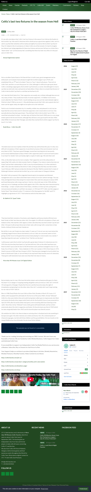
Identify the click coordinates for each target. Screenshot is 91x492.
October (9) (75, 263)
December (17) (76, 124)
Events (48, 5)
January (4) (74, 156)
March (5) (74, 150)
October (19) (75, 228)
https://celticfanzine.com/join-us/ (11, 357)
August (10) (74, 135)
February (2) (75, 185)
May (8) (73, 109)
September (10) (76, 98)
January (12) (75, 121)
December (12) (76, 292)
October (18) (75, 95)
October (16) (75, 193)
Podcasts (25, 5)
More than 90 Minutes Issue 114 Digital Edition (17, 260)
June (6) (73, 240)
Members (56, 5)
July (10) (74, 170)
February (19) (75, 83)
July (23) (74, 202)
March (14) (74, 214)
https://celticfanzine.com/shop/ (10, 370)
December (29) (76, 89)
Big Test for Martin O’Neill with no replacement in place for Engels (79, 52)
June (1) (73, 141)
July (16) (74, 272)
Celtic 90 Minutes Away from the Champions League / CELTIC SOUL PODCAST (79, 29)
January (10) (75, 254)
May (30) (74, 243)
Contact (5, 9)
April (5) (73, 112)
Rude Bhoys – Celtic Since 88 (12, 127)
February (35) (75, 251)
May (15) (74, 208)
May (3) (73, 144)
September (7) (75, 231)
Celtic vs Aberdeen (69, 399)
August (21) (74, 269)
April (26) (74, 245)
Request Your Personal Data (59, 485)
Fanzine (17, 5)
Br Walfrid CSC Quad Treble (11, 198)
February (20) (75, 217)
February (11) (75, 286)
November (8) (75, 225)
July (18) (74, 138)
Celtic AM (40, 5)
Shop (82, 5)
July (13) (74, 104)
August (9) (74, 66)
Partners (76, 5)
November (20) (76, 92)
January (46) (75, 219)
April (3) (73, 179)
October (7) (75, 130)
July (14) (74, 69)
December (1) (75, 190)
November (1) (75, 162)
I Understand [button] (83, 489)
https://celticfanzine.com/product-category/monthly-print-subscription (23, 362)
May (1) (73, 176)
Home (4, 5)
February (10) (75, 118)
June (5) (73, 72)
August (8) (74, 234)
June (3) (73, 205)
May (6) (73, 75)
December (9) (75, 159)
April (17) (74, 211)
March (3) (74, 182)
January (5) (74, 289)
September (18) (76, 300)
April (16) (74, 77)
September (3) (75, 133)
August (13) (74, 101)
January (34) (75, 86)
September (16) (76, 164)
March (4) (74, 115)
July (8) (73, 306)
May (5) (73, 309)
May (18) (74, 277)
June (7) (73, 106)
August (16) (74, 303)
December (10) (76, 257)
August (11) (74, 199)
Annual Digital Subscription (11, 57)
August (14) (74, 167)
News (10, 5)
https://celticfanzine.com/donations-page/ (14, 366)
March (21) (74, 248)
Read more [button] (44, 489)
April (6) (73, 147)
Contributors (67, 5)
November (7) (75, 127)
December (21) (76, 222)
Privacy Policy (27, 485)
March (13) (74, 80)
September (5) (75, 196)
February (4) (75, 153)
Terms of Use (46, 485)
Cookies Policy (36, 485)
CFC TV (32, 5)
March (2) (74, 283)
